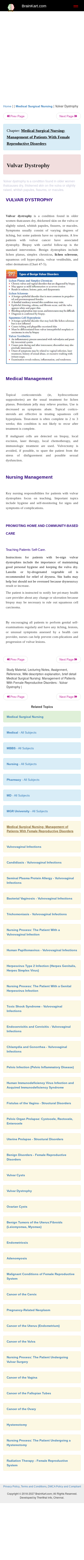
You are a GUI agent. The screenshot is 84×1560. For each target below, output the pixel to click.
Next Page (67, 116)
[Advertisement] (42, 60)
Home (7, 106)
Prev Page (17, 116)
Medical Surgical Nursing (34, 106)
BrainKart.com (34, 6)
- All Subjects (18, 795)
